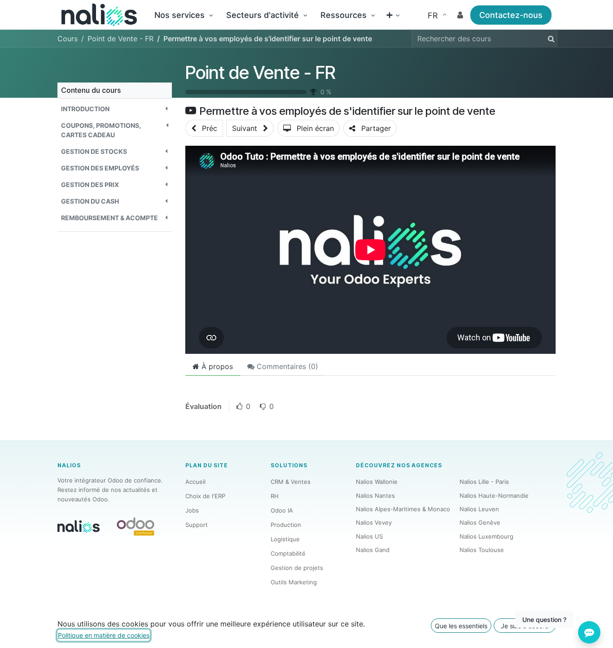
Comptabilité (288, 553)
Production (286, 524)
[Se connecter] (460, 15)
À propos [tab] (216, 366)
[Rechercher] (549, 38)
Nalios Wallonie (377, 481)
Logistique (285, 539)
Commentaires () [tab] (286, 366)
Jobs (192, 510)
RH (275, 496)
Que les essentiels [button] (461, 626)
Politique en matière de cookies (103, 635)
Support (196, 524)
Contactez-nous (511, 15)
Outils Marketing (294, 582)
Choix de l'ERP (205, 496)
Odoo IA (282, 510)
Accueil (195, 481)
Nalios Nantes (375, 495)
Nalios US (369, 536)
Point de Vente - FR (260, 72)
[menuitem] (183, 15)
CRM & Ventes (291, 481)
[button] (114, 108)
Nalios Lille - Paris (484, 481)
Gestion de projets (297, 567)
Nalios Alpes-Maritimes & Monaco (403, 509)
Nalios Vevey (374, 522)
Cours (67, 38)
